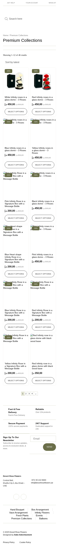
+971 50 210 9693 (38, 480)
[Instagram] (16, 497)
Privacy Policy (9, 542)
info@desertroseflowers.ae (42, 483)
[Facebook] (23, 497)
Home (5, 35)
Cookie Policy (25, 542)
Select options (16, 112)
